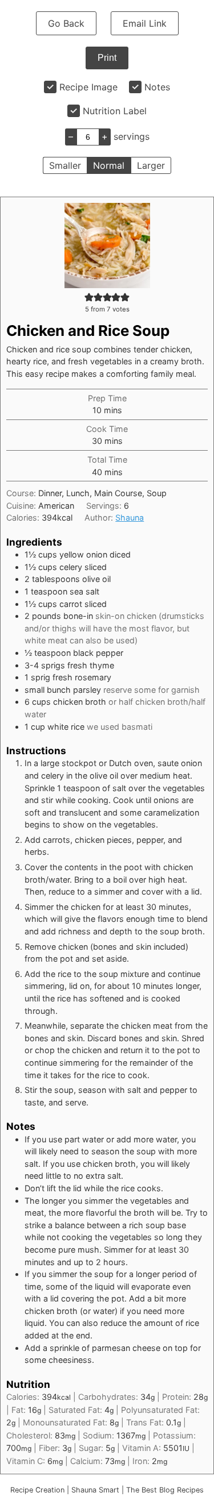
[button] (89, 297)
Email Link (145, 23)
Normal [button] (108, 165)
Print (107, 58)
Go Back (66, 23)
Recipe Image (88, 87)
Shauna (129, 517)
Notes (157, 87)
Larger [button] (151, 165)
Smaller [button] (65, 165)
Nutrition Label (115, 111)
